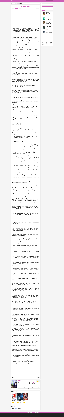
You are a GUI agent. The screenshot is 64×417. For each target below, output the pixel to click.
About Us (28, 412)
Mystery (48, 28)
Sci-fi (49, 28)
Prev (13, 377)
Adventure (48, 23)
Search (47, 6)
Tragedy (46, 43)
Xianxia (50, 19)
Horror (46, 28)
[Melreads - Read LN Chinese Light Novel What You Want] (12, 1)
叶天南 (20, 383)
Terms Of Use (34, 412)
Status (44, 5)
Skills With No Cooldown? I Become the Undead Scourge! (49, 13)
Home (25, 412)
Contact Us (31, 412)
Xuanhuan (43, 44)
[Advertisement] (26, 18)
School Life (48, 33)
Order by (49, 5)
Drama (42, 37)
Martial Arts (26, 384)
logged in (16, 408)
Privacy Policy (37, 412)
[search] (52, 0)
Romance (47, 41)
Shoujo (46, 42)
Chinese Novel (32, 382)
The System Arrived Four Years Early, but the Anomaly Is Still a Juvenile (49, 27)
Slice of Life (51, 42)
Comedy (21, 384)
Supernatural (30, 384)
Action (18, 384)
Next (38, 377)
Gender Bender (50, 37)
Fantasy (24, 384)
